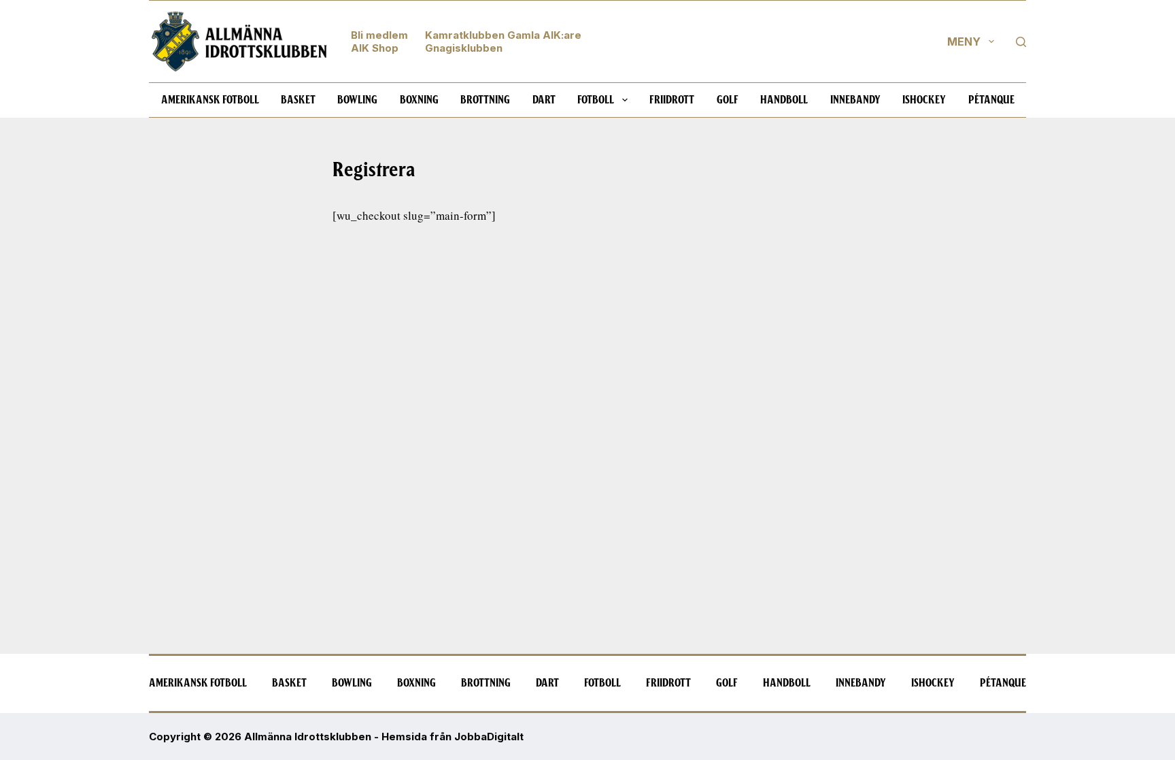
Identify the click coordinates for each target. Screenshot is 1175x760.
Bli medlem (379, 35)
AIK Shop (374, 48)
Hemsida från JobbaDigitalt (452, 736)
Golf (727, 100)
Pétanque (991, 100)
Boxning (419, 100)
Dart (544, 100)
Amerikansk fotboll (210, 100)
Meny (964, 41)
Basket (298, 100)
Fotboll (595, 100)
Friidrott (671, 100)
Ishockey (924, 100)
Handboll (784, 100)
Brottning (485, 100)
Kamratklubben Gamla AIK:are (503, 35)
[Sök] (1021, 42)
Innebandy (855, 100)
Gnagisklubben (464, 48)
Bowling (357, 100)
